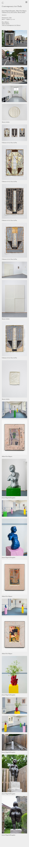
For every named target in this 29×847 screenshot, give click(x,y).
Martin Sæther (21, 12)
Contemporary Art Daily (12, 6)
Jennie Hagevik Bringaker (8, 10)
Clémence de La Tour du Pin (9, 12)
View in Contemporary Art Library (11, 25)
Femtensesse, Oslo (7, 17)
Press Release (5, 22)
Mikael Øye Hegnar (21, 10)
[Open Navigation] (26, 2)
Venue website (5, 23)
